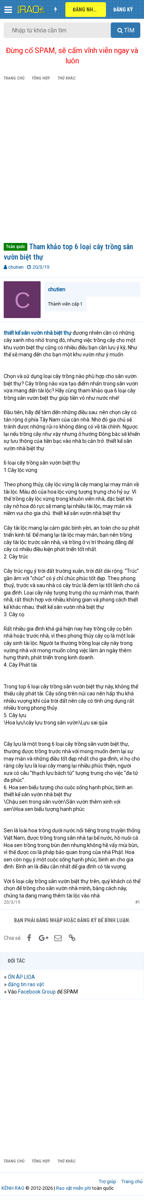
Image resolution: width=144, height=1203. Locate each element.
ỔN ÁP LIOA (21, 977)
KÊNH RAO (12, 1188)
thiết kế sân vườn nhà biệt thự (38, 333)
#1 (137, 902)
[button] (8, 9)
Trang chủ (132, 1181)
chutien (16, 267)
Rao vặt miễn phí (73, 1188)
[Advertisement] (72, 163)
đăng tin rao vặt (26, 984)
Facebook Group (37, 992)
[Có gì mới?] (55, 9)
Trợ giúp (107, 1181)
